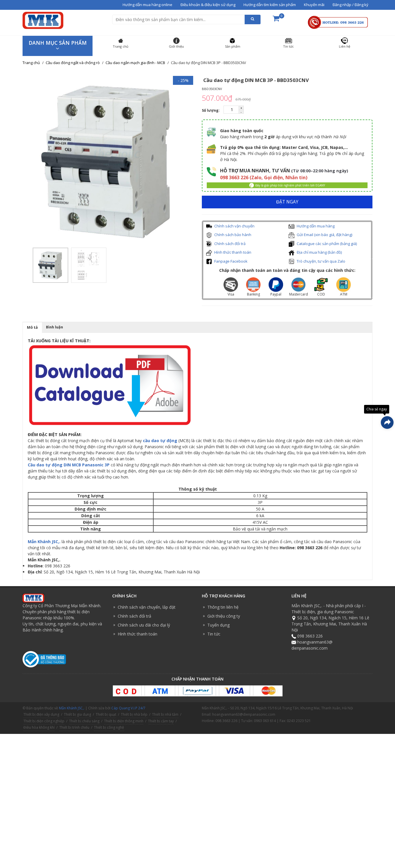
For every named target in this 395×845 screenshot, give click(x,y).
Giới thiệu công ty (223, 616)
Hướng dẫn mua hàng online (147, 4)
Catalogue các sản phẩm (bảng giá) (326, 243)
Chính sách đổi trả (229, 243)
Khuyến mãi (314, 4)
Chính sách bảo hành (232, 234)
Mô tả (32, 327)
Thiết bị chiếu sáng (84, 721)
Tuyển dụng (218, 625)
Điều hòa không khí (39, 727)
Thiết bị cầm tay (161, 721)
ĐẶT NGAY (287, 202)
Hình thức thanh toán (232, 252)
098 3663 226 (310, 636)
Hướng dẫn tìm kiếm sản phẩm (269, 4)
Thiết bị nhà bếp (134, 714)
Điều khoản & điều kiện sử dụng (207, 4)
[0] (276, 20)
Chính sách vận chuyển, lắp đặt (147, 607)
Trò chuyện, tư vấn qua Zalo (320, 261)
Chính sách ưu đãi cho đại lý (144, 625)
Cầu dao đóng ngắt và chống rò (73, 62)
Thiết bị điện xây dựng (41, 714)
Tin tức (213, 634)
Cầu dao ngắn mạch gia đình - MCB (135, 62)
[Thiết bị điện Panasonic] (43, 20)
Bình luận (54, 327)
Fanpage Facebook (230, 261)
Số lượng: (211, 110)
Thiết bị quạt (106, 714)
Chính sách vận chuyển (233, 226)
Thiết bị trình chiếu (74, 727)
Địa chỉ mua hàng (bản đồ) (319, 252)
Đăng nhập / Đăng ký (350, 4)
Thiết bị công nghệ (109, 727)
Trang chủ (31, 62)
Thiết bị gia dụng (77, 714)
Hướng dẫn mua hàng (315, 226)
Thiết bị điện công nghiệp (43, 721)
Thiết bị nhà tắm (165, 714)
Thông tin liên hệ (223, 607)
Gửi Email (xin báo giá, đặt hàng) (324, 234)
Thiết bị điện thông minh (123, 721)
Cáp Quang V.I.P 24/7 (128, 708)
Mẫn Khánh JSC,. (44, 541)
